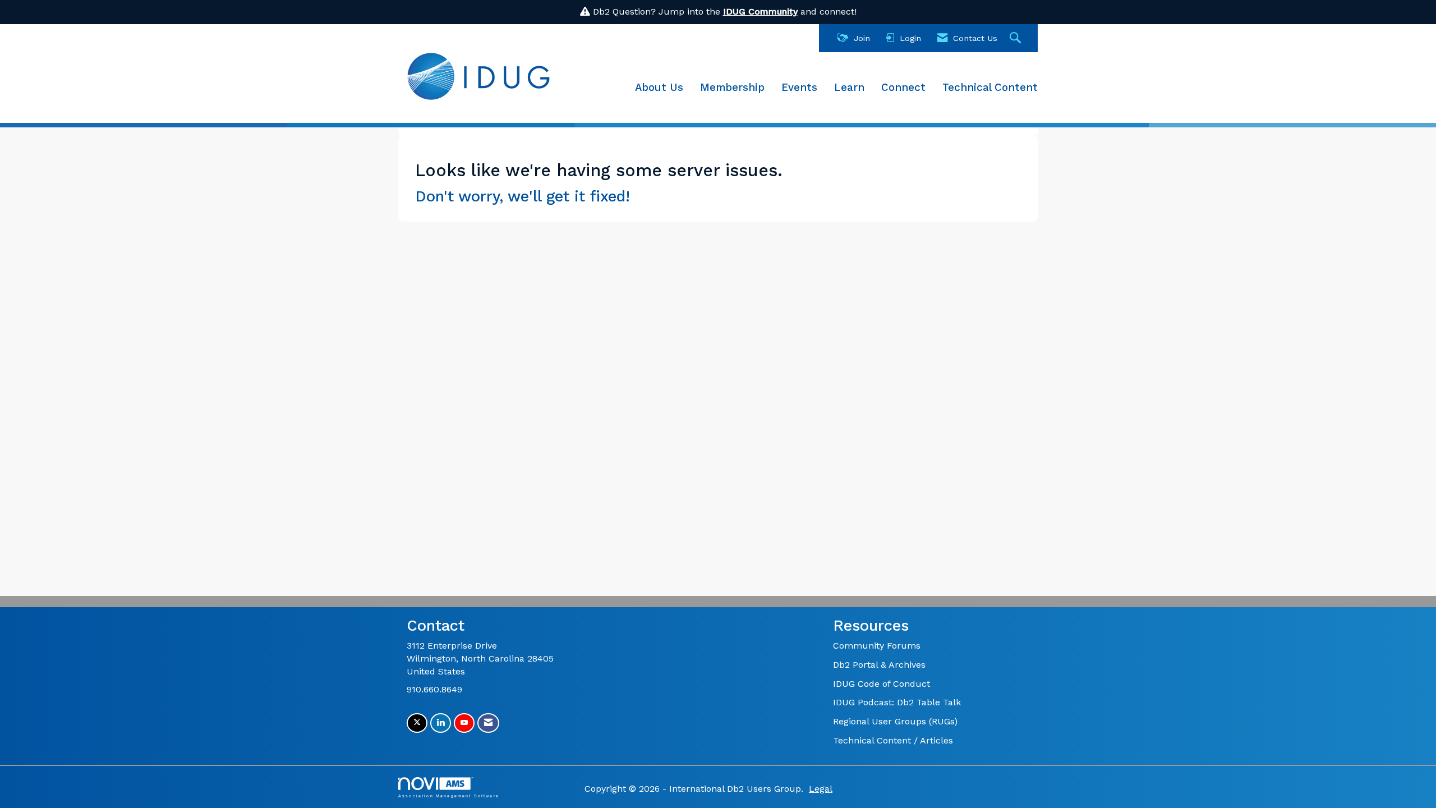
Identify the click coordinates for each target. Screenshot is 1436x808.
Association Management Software (448, 795)
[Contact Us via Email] (488, 723)
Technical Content (990, 87)
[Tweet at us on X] (417, 723)
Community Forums (876, 645)
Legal (820, 788)
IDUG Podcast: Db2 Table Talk (897, 702)
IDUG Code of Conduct (881, 683)
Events (799, 87)
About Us (659, 87)
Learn (849, 87)
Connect (903, 87)
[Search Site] (1017, 38)
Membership (732, 87)
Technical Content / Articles (893, 740)
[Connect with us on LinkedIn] (440, 723)
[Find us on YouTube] (464, 723)
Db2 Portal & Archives (879, 664)
